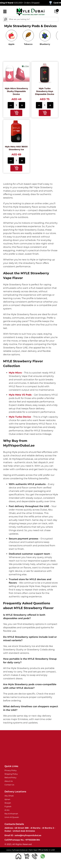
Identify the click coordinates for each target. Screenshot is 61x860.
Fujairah (8, 806)
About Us (9, 781)
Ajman (7, 799)
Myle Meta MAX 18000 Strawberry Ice (16, 148)
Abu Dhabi (9, 796)
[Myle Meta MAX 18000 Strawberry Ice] (16, 132)
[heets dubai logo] (30, 12)
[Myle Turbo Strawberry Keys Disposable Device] (44, 74)
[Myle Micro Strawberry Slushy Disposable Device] (16, 74)
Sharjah (8, 803)
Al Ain (7, 810)
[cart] (26, 856)
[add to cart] (16, 113)
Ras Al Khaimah (11, 814)
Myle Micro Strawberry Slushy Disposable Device (16, 91)
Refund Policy (10, 777)
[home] (18, 856)
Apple (11, 44)
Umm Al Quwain (12, 817)
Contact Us (9, 785)
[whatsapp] (43, 856)
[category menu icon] (5, 12)
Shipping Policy (11, 774)
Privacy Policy (11, 770)
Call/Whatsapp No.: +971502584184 (22, 840)
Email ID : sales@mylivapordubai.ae (23, 835)
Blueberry (45, 44)
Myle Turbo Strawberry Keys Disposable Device (44, 91)
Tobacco (28, 44)
